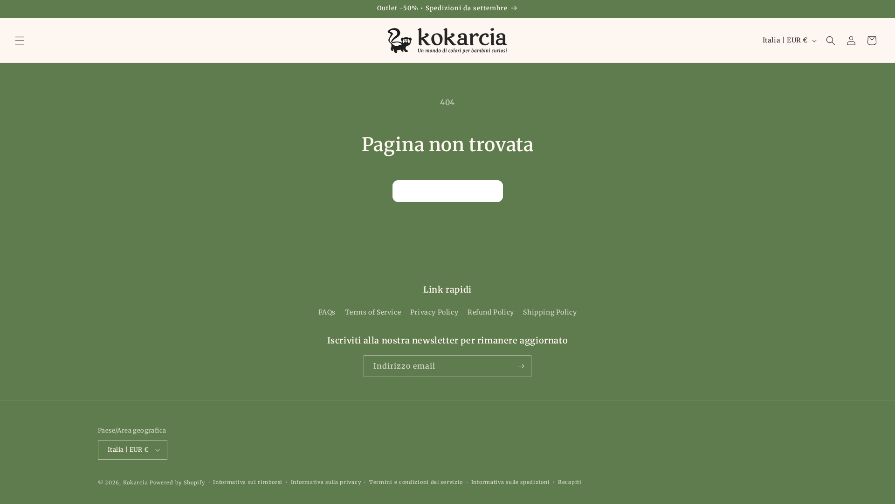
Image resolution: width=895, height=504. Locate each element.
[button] (19, 40)
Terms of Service (373, 312)
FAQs (327, 312)
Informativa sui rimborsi (247, 482)
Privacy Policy (434, 312)
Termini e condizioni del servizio (416, 482)
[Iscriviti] (520, 366)
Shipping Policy (550, 312)
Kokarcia (136, 482)
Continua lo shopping (447, 190)
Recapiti (570, 482)
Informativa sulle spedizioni (510, 482)
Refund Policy (491, 312)
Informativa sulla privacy (326, 482)
